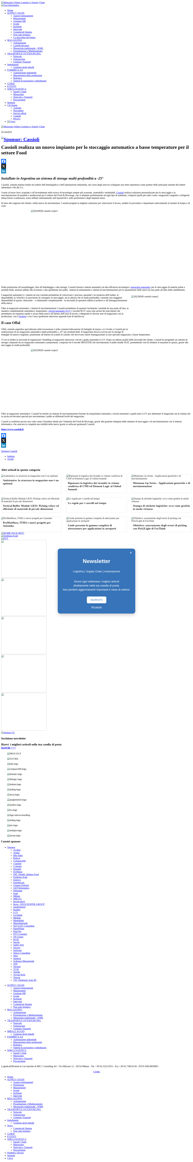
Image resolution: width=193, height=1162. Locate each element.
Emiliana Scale (20, 877)
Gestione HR (19, 21)
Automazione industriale (24, 72)
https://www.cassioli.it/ (12, 429)
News (10, 1125)
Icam (15, 893)
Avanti (10, 459)
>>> (8, 747)
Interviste (17, 29)
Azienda (17, 108)
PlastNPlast (18, 928)
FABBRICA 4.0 (15, 70)
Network (17, 56)
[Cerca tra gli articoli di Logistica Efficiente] (11, 121)
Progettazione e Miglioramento (28, 51)
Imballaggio (13, 64)
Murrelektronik (20, 923)
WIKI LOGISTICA (16, 89)
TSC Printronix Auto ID (24, 980)
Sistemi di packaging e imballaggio (29, 81)
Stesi (15, 955)
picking (22, 316)
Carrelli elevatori (21, 45)
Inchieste (17, 26)
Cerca (10, 1158)
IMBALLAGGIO (16, 1031)
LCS (15, 912)
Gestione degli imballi (23, 67)
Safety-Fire (18, 945)
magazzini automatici (141, 287)
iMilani (16, 896)
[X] (96, 166)
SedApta (17, 950)
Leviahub (17, 915)
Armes (16, 852)
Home (10, 10)
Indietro (11, 456)
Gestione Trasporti (22, 62)
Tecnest (17, 966)
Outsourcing (19, 59)
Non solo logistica (21, 34)
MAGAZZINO (14, 40)
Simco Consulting (21, 953)
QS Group (18, 936)
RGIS (16, 939)
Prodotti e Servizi (15, 1152)
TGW (16, 969)
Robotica (17, 78)
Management (19, 18)
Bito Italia (18, 855)
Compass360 (19, 861)
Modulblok (18, 920)
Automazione (19, 43)
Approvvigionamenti (23, 15)
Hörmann (17, 890)
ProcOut (17, 931)
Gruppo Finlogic (21, 885)
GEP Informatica (21, 888)
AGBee (17, 850)
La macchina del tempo (24, 37)
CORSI (10, 83)
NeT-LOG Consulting (23, 926)
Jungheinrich (19, 907)
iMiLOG (17, 899)
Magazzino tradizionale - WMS (28, 48)
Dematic (17, 869)
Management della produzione (27, 75)
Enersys (17, 880)
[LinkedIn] (96, 171)
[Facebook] (96, 161)
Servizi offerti (19, 113)
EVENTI (11, 86)
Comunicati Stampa (22, 32)
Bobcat (16, 858)
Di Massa (17, 871)
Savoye (16, 947)
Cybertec (17, 866)
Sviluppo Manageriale (23, 961)
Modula (17, 917)
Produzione (18, 1085)
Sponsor (11, 102)
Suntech (17, 958)
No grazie (96, 607)
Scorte (16, 24)
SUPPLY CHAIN (15, 13)
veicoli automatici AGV (59, 311)
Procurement (19, 100)
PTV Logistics (20, 934)
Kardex (16, 909)
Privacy (17, 118)
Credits (96, 1071)
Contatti (17, 116)
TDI (15, 964)
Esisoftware (18, 882)
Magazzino (18, 94)
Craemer (17, 863)
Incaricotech (19, 901)
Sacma (16, 942)
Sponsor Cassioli (9, 451)
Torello (16, 972)
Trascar (16, 977)
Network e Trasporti (22, 97)
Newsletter (18, 110)
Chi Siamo (12, 105)
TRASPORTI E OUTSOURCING (24, 53)
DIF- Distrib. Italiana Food (26, 874)
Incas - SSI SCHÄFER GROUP (28, 904)
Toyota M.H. (19, 974)
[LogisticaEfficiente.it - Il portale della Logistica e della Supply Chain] (23, 2)
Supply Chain (19, 91)
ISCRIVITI (96, 599)
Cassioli (120, 192)
